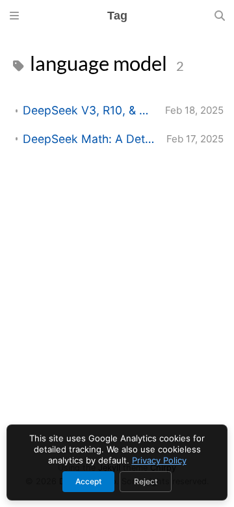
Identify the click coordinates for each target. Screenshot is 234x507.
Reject (145, 481)
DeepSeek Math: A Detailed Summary (89, 139)
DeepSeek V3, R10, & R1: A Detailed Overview (89, 110)
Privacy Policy (159, 460)
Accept (88, 481)
